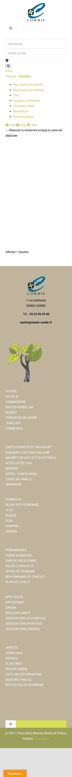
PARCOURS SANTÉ (18, 613)
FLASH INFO (14, 663)
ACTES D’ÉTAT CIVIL (19, 463)
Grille (23, 125)
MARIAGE (12, 468)
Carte (33, 125)
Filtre (9, 71)
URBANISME (14, 484)
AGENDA (11, 658)
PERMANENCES (16, 550)
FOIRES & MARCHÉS (19, 555)
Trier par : (18, 76)
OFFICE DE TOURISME (20, 571)
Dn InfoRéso (42, 738)
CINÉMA (11, 607)
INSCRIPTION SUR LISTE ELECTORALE (31, 457)
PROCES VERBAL (17, 669)
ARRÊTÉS (12, 647)
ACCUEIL (11, 391)
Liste (12, 125)
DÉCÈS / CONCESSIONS (21, 474)
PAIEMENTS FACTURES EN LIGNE (28, 452)
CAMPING (12, 526)
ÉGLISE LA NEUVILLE (19, 566)
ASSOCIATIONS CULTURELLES (26, 618)
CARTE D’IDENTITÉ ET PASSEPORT (29, 447)
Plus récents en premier (28, 84)
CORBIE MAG (14, 428)
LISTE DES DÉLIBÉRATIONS (24, 674)
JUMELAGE (13, 423)
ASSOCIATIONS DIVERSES (23, 629)
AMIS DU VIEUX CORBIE (21, 560)
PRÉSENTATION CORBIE (21, 418)
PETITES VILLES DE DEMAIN (24, 685)
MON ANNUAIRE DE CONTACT (25, 577)
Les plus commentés (26, 100)
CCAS (9, 520)
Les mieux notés (23, 106)
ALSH (9, 510)
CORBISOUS (13, 499)
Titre (16, 95)
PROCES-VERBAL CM (19, 407)
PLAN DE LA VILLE (18, 582)
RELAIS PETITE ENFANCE (22, 505)
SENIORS (12, 531)
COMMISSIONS (16, 402)
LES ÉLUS (12, 396)
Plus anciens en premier (28, 90)
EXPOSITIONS (15, 602)
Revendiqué (20, 111)
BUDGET (11, 412)
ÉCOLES (11, 515)
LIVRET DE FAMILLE (19, 479)
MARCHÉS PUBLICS (19, 679)
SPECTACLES (14, 597)
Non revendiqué (23, 116)
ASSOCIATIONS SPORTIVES (24, 623)
